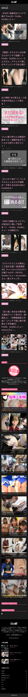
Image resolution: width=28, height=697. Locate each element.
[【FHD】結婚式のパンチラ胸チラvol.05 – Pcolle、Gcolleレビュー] (14, 32)
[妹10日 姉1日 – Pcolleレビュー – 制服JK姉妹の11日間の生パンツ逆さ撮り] (5, 649)
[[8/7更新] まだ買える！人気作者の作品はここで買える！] (14, 116)
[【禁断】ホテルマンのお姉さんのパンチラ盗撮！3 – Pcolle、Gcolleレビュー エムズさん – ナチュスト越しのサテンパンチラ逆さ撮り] (14, 77)
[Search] (26, 2)
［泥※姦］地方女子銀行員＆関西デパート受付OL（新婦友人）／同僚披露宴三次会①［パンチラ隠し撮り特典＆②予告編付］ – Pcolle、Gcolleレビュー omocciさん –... (13, 320)
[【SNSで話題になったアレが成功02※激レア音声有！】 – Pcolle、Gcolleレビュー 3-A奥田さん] (14, 243)
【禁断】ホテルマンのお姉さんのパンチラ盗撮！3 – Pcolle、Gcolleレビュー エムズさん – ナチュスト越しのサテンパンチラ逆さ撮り (13, 58)
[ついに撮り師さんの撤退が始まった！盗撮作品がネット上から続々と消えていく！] (14, 158)
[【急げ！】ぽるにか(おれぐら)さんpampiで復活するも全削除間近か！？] (5, 654)
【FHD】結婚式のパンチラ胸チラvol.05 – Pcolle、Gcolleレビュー (13, 16)
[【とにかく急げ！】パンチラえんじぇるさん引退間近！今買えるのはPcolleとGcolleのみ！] (14, 200)
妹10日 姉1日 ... (14, 645)
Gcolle (3, 21)
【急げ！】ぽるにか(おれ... (16, 652)
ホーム (2, 5)
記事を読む (5, 44)
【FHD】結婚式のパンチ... (16, 659)
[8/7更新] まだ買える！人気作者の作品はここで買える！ (13, 100)
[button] (2, 2)
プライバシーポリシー (14, 638)
